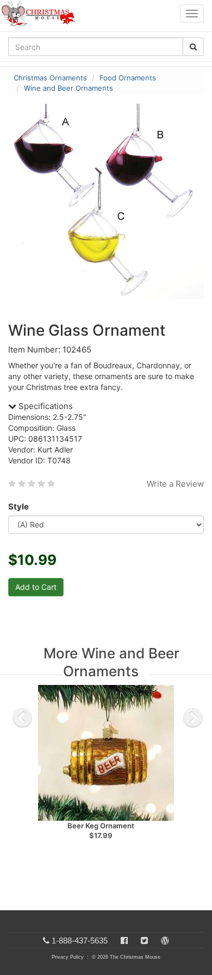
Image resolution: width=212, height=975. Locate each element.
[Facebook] (124, 940)
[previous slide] (22, 717)
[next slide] (193, 717)
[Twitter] (144, 940)
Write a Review (175, 484)
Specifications (44, 406)
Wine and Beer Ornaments (68, 88)
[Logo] (41, 13)
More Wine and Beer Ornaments (111, 662)
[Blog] (165, 940)
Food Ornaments (127, 77)
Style (18, 506)
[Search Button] (193, 46)
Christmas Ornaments (50, 77)
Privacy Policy (68, 957)
